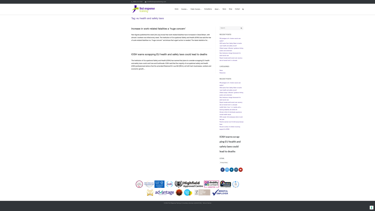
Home (176, 9)
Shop (230, 9)
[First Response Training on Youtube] (241, 170)
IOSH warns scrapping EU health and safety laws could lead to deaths (169, 54)
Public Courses (195, 9)
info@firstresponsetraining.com (156, 2)
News (224, 9)
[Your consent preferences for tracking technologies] (371, 207)
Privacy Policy (224, 162)
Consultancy (208, 9)
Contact (237, 9)
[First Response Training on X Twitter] (227, 170)
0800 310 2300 (137, 2)
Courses (183, 9)
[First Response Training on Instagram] (236, 170)
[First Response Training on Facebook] (223, 170)
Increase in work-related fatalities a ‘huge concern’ (158, 29)
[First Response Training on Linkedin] (231, 170)
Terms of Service (207, 203)
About (216, 9)
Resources (222, 73)
